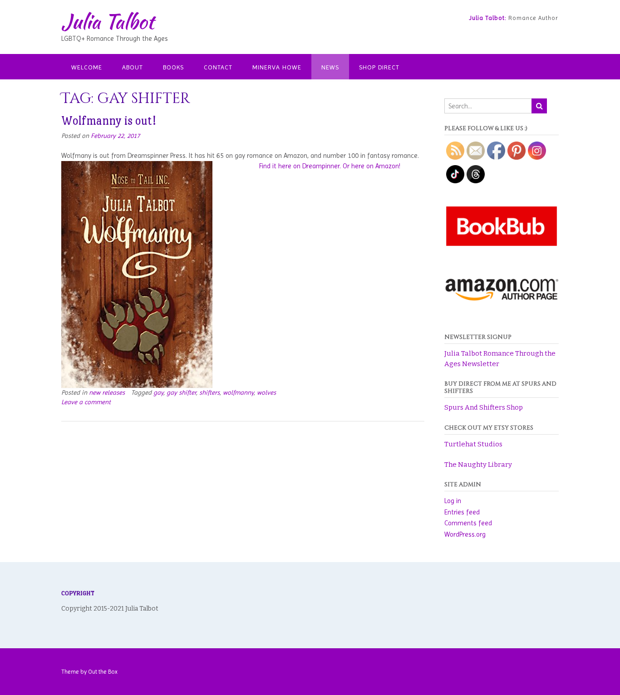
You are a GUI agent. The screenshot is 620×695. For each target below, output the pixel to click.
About (132, 67)
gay (158, 392)
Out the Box (103, 671)
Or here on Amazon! (371, 166)
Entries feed (462, 512)
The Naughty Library (478, 464)
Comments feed (468, 523)
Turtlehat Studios (473, 444)
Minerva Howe (276, 67)
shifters (209, 392)
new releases (107, 392)
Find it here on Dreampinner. (300, 166)
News (330, 67)
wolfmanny (238, 392)
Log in (452, 501)
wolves (266, 392)
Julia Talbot (107, 21)
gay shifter (181, 392)
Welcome (86, 67)
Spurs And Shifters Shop (483, 407)
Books (173, 67)
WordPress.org (465, 534)
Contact (218, 67)
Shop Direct (379, 67)
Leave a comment (86, 402)
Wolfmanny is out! (108, 120)
